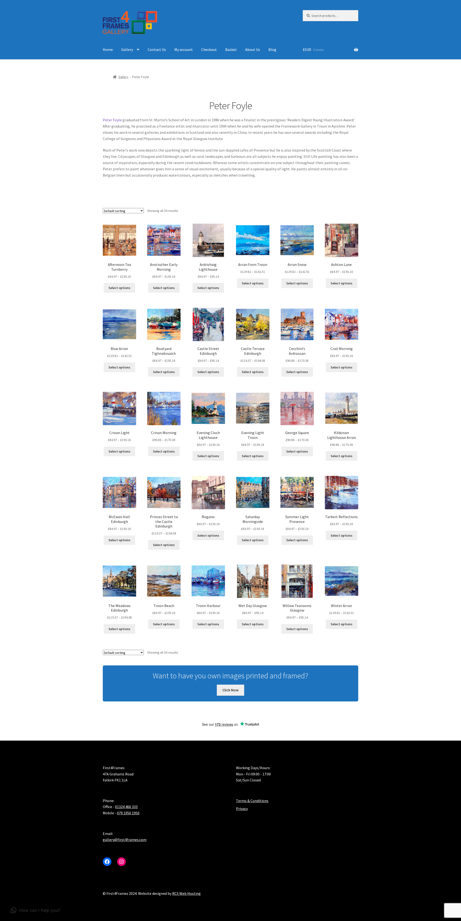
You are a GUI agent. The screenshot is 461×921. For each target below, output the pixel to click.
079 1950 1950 (128, 813)
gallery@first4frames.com (124, 839)
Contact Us (157, 49)
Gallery (127, 49)
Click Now (230, 690)
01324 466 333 (126, 806)
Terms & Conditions (252, 800)
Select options (119, 288)
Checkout (209, 49)
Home (108, 49)
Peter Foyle (112, 119)
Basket (231, 49)
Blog (272, 49)
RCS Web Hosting (186, 893)
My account (183, 49)
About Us (252, 49)
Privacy (242, 808)
